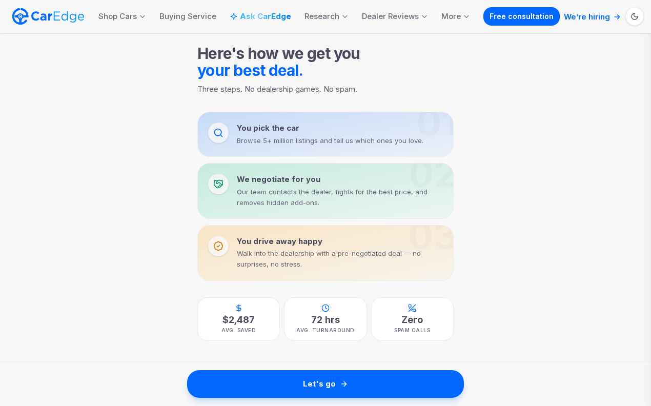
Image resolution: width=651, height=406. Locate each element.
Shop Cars (117, 16)
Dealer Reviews (390, 16)
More (451, 16)
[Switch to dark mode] (634, 16)
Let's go (319, 384)
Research (321, 16)
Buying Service (187, 16)
